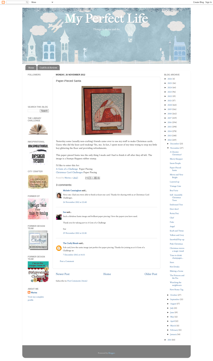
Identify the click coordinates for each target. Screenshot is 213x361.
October (174, 294)
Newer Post (63, 274)
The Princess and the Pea (177, 276)
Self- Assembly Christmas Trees (176, 197)
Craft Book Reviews (48, 67)
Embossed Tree (176, 204)
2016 (170, 122)
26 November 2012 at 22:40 (75, 202)
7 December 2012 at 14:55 (74, 254)
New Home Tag (176, 289)
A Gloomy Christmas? (176, 153)
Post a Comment (67, 261)
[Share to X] (92, 177)
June (172, 312)
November (175, 148)
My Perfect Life (106, 18)
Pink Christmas (176, 243)
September (175, 299)
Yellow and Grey (177, 235)
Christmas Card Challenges (69, 172)
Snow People (175, 163)
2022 (170, 96)
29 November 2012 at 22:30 (75, 233)
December (175, 143)
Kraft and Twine (177, 230)
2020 (170, 104)
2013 (170, 135)
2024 (170, 87)
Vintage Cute (175, 186)
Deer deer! (174, 208)
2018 (170, 113)
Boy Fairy (174, 190)
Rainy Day (174, 213)
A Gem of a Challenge (67, 169)
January (173, 334)
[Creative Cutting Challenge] (38, 249)
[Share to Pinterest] (98, 177)
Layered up (174, 181)
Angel (172, 226)
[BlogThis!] (89, 177)
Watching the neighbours (176, 283)
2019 (170, 109)
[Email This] (86, 177)
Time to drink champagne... (176, 256)
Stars (172, 262)
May (172, 316)
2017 (170, 117)
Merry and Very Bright (176, 176)
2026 (170, 78)
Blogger (111, 353)
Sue (64, 212)
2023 (170, 91)
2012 (170, 139)
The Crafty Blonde (71, 243)
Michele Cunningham (72, 190)
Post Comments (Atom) (77, 280)
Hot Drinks (174, 266)
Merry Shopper (176, 158)
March (173, 325)
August (173, 303)
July (172, 308)
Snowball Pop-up (177, 239)
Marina (34, 292)
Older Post (151, 274)
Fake (172, 222)
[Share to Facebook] (95, 177)
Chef (172, 217)
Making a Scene (176, 271)
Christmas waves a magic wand (177, 249)
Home (31, 67)
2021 (170, 100)
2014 (170, 131)
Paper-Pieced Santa (175, 169)
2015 (170, 126)
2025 (170, 83)
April (172, 321)
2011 (170, 339)
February (174, 329)
